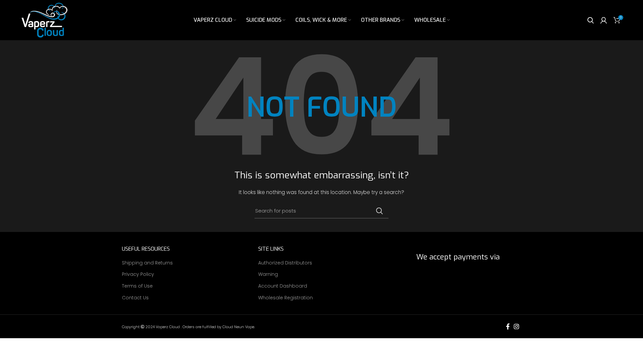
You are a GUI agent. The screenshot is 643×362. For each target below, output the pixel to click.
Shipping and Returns (147, 263)
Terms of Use (137, 286)
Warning (268, 274)
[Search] (590, 20)
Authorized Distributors (285, 263)
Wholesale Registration (285, 298)
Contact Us (135, 298)
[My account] (603, 20)
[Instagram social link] (516, 326)
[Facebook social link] (508, 326)
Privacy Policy (138, 274)
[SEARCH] (379, 211)
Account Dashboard (282, 286)
